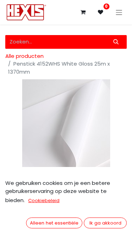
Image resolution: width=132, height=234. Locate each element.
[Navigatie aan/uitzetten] (119, 12)
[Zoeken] (116, 42)
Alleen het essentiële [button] (54, 223)
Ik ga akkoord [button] (105, 223)
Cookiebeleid (43, 200)
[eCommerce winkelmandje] (83, 12)
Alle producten (24, 56)
